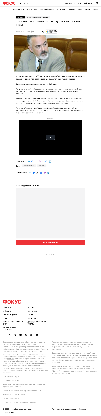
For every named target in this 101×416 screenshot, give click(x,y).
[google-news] (31, 335)
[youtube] (20, 335)
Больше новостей (50, 242)
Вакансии (32, 318)
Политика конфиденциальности (64, 409)
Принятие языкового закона (37, 17)
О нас (5, 318)
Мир (80, 9)
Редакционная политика (9, 328)
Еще (94, 9)
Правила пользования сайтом (13, 323)
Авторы (31, 315)
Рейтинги (88, 3)
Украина (71, 9)
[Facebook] (20, 3)
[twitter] (9, 335)
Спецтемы (78, 3)
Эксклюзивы (32, 9)
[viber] (26, 335)
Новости (7, 308)
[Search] (97, 3)
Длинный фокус (10, 315)
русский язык (29, 166)
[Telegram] (27, 3)
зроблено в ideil (9, 412)
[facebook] (4, 335)
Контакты (82, 409)
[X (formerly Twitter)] (24, 3)
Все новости (18, 9)
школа (42, 166)
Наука (87, 9)
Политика (61, 9)
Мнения (68, 3)
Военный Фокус (47, 9)
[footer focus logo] (12, 302)
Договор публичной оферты (37, 323)
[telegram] (15, 335)
